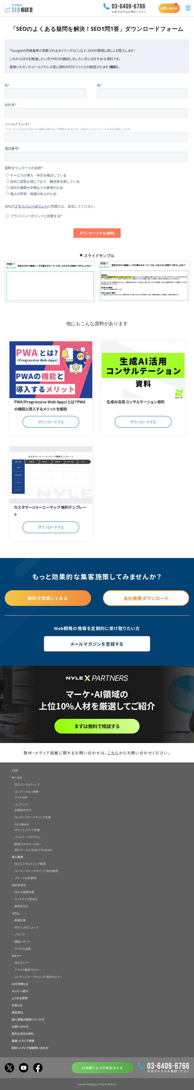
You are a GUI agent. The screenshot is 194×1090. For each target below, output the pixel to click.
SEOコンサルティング (27, 784)
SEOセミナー (22, 962)
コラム (16, 913)
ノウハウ (19, 934)
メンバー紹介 (20, 991)
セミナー (17, 956)
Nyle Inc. (93, 1084)
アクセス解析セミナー (27, 970)
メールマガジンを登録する (97, 644)
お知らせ (17, 1005)
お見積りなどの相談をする (102, 1067)
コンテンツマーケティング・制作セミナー (38, 977)
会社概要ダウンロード (146, 598)
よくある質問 (19, 998)
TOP (15, 770)
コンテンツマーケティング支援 (32, 817)
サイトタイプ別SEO (26, 899)
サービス (17, 777)
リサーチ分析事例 (25, 878)
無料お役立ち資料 (23, 1033)
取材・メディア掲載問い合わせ (30, 1048)
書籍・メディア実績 (23, 1041)
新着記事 (20, 920)
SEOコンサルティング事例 (30, 864)
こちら (113, 753)
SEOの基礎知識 (24, 892)
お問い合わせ (169, 8)
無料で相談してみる (48, 598)
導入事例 (17, 857)
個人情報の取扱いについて (28, 1019)
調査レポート (22, 941)
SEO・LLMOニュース (26, 927)
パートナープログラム (27, 837)
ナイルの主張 (22, 948)
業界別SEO (21, 906)
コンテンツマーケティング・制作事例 (36, 871)
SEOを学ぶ (19, 885)
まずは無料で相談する (97, 726)
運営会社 (17, 1012)
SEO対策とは (20, 984)
